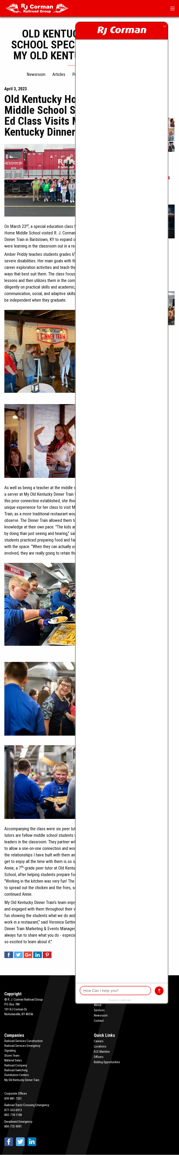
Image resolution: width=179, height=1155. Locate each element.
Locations (100, 1046)
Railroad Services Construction (23, 1041)
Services (99, 1010)
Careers (98, 1041)
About (98, 1005)
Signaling (10, 1050)
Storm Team (11, 1055)
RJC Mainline (102, 1051)
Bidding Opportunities (107, 1062)
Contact (99, 1020)
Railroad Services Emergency (22, 1045)
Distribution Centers (16, 1075)
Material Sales (13, 1060)
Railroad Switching (16, 1070)
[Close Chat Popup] (164, 26)
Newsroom (36, 74)
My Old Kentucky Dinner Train (21, 1080)
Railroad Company (15, 1065)
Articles (58, 74)
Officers (98, 1057)
